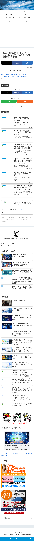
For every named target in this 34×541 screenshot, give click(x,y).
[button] (30, 518)
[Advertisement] (17, 36)
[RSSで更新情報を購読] (25, 101)
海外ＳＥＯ (5, 85)
